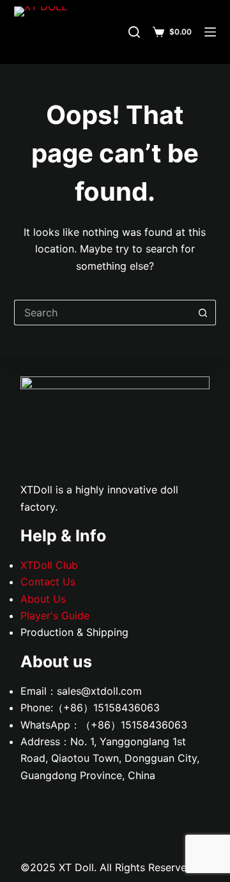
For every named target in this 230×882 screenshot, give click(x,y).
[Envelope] (36, 563)
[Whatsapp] (36, 527)
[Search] (134, 32)
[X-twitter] (36, 380)
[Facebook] (36, 417)
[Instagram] (177, 812)
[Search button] (203, 312)
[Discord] (36, 490)
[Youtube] (36, 453)
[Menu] (210, 32)
